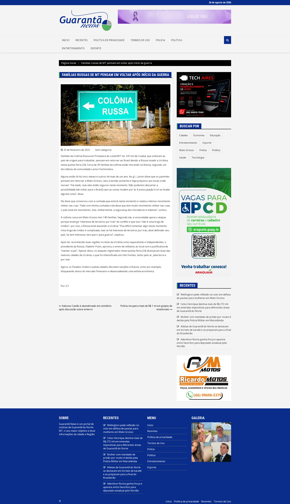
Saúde (182, 157)
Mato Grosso (186, 150)
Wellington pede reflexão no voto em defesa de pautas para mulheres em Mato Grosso (204, 296)
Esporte (96, 48)
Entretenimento (73, 48)
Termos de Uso (140, 40)
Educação (215, 135)
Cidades (183, 135)
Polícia (160, 40)
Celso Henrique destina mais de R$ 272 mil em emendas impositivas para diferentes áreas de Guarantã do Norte (203, 307)
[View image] (201, 432)
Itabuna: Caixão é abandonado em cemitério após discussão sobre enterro (85, 307)
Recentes (82, 40)
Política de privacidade (109, 40)
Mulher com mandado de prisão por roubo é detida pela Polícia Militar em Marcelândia (204, 318)
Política (176, 40)
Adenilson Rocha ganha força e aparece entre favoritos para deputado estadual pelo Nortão (202, 343)
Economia (198, 135)
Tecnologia (198, 157)
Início (65, 40)
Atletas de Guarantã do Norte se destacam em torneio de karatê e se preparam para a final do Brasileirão (204, 330)
